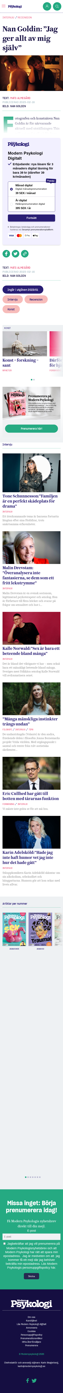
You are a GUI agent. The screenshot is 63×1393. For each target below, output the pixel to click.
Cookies (32, 1331)
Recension (25, 17)
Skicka (31, 1276)
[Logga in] (47, 6)
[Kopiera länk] (25, 254)
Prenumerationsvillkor (31, 1338)
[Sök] (57, 6)
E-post (31, 1230)
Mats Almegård (20, 98)
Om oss (31, 1317)
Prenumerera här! (31, 428)
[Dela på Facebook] (6, 254)
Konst (11, 309)
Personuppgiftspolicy (31, 1334)
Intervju (8, 17)
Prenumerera (31, 1345)
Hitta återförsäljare (31, 1342)
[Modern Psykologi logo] (31, 1304)
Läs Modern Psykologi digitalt (31, 1324)
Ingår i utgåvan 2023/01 (23, 289)
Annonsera (31, 1327)
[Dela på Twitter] (15, 254)
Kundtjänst (31, 1320)
